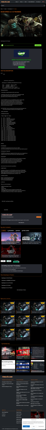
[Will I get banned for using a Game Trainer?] (23, 352)
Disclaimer (3, 415)
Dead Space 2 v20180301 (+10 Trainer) (8, 280)
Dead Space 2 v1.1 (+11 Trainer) (7, 282)
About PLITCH (21, 67)
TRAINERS (11, 230)
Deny (34, 426)
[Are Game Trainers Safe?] (8, 366)
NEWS (4, 230)
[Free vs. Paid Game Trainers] (23, 366)
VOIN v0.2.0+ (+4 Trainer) (35, 401)
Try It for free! (37, 45)
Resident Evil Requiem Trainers (7, 386)
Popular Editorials (19, 421)
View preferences (41, 426)
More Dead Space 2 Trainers (21, 289)
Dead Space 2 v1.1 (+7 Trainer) (7, 287)
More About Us (21, 222)
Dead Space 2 (10, 8)
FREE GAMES (26, 230)
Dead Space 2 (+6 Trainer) (6, 285)
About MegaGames (5, 412)
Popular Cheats (18, 417)
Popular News (18, 419)
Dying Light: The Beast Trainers (7, 381)
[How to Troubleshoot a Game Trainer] (37, 352)
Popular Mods (18, 415)
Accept (26, 426)
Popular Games (18, 412)
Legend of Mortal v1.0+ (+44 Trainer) (22, 381)
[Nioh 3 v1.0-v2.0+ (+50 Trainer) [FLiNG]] (8, 352)
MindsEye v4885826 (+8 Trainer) (21, 397)
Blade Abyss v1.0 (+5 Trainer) (35, 403)
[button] (44, 419)
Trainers (15, 8)
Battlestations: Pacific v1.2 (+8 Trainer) (22, 405)
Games (5, 8)
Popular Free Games (19, 422)
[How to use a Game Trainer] (37, 366)
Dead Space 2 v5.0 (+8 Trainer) (18, 270)
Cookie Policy (33, 428)
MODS (18, 230)
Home (2, 8)
